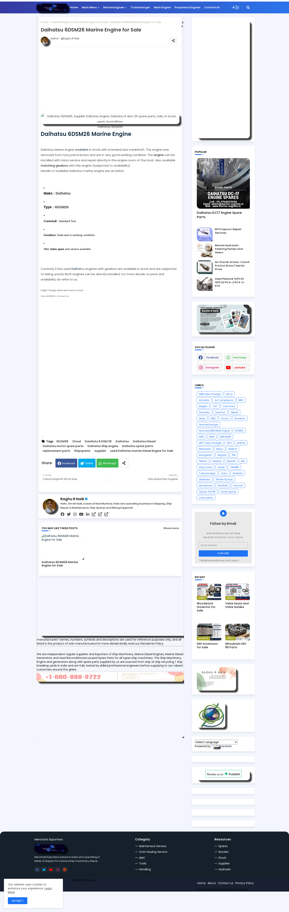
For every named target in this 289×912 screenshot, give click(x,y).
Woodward (206, 485)
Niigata (222, 455)
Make (48, 193)
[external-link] (94, 514)
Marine (241, 442)
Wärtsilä (223, 485)
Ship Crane (205, 467)
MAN (211, 436)
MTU (229, 442)
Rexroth (231, 461)
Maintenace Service (152, 846)
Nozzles (223, 852)
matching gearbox (54, 165)
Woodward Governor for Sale (206, 607)
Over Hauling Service (153, 852)
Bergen (203, 406)
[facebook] (62, 514)
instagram (212, 367)
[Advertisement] (116, 77)
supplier (100, 451)
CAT (215, 406)
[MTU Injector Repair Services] (205, 234)
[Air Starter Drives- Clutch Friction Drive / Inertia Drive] (205, 267)
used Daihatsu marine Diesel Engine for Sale (79, 22)
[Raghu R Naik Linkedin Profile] (211, 727)
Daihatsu (122, 441)
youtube (240, 367)
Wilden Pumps (224, 479)
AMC (142, 858)
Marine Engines (113, 7)
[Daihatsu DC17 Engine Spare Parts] (223, 183)
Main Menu (89, 7)
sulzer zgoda (228, 491)
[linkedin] (87, 514)
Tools (142, 863)
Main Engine (162, 7)
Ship (105, 885)
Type (48, 207)
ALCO (229, 394)
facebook (212, 357)
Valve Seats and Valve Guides (237, 605)
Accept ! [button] (17, 901)
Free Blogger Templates (63, 885)
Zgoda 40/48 (207, 491)
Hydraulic (224, 869)
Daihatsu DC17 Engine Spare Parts (219, 215)
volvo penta (206, 497)
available (81, 150)
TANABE (234, 467)
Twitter (89, 463)
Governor (239, 418)
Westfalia (204, 479)
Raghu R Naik (72, 498)
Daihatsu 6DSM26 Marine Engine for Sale (60, 564)
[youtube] (81, 514)
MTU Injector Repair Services (228, 231)
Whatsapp (109, 463)
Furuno (225, 418)
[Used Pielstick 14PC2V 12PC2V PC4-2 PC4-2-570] (205, 284)
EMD (213, 418)
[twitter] (69, 514)
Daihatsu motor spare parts (63, 446)
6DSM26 (62, 441)
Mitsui (219, 449)
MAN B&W (225, 436)
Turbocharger (140, 7)
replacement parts (56, 451)
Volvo (224, 473)
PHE (234, 455)
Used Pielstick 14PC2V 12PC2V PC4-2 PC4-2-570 (230, 282)
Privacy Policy (244, 883)
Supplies (224, 863)
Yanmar (238, 485)
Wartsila (238, 473)
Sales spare (57, 249)
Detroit (234, 412)
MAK (201, 436)
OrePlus (66, 880)
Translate (225, 746)
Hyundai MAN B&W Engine (214, 430)
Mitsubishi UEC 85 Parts (235, 645)
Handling (145, 869)
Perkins (203, 461)
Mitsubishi (205, 449)
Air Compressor (224, 400)
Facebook (68, 463)
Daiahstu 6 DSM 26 (98, 441)
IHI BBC (239, 430)
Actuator (204, 400)
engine (159, 155)
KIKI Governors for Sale (207, 645)
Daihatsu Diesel (144, 441)
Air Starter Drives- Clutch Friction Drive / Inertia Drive (232, 265)
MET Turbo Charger (210, 442)
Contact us (225, 883)
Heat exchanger (208, 424)
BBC (241, 400)
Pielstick (217, 461)
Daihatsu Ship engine (102, 446)
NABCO (232, 449)
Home (74, 7)
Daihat (76, 269)
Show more (171, 528)
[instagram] (75, 514)
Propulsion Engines (187, 7)
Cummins (229, 406)
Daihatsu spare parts (137, 446)
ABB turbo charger (210, 394)
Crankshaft (50, 221)
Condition (50, 235)
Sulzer (221, 467)
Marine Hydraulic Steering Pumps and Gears (229, 249)
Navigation (205, 455)
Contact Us (212, 7)
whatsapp (239, 357)
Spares (223, 846)
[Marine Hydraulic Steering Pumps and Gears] (205, 250)
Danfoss (220, 412)
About (212, 883)
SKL (243, 461)
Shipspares (82, 451)
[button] (248, 7)
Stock (222, 858)
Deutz (202, 418)
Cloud (76, 441)
